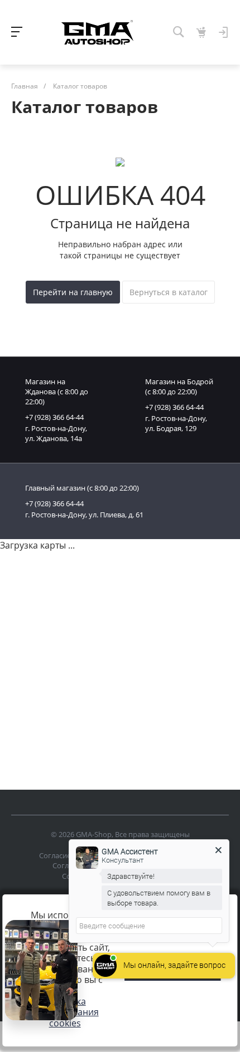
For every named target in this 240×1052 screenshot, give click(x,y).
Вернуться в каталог (168, 292)
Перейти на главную (73, 292)
